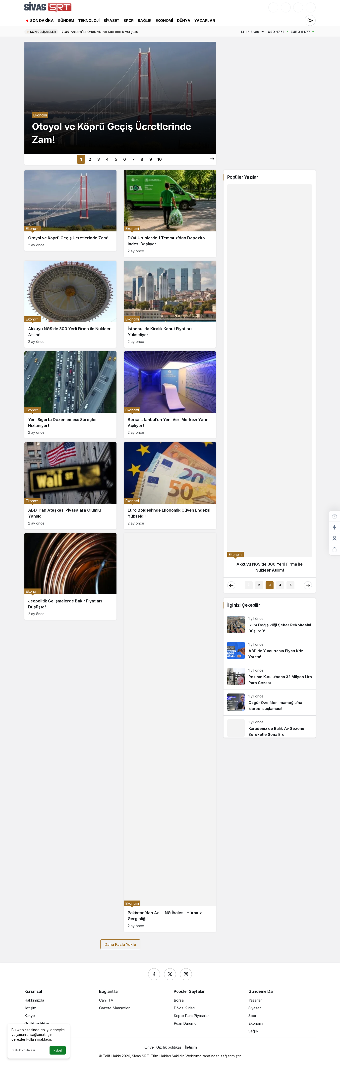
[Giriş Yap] (298, 7)
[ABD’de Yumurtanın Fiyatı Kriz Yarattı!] (270, 320)
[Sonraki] (212, 159)
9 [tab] (150, 159)
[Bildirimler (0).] (334, 549)
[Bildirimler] (311, 7)
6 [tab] (124, 159)
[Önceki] (231, 254)
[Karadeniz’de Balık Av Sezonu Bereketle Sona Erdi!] (270, 396)
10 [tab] (159, 159)
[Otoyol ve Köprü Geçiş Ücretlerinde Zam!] (120, 98)
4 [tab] (107, 159)
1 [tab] (81, 159)
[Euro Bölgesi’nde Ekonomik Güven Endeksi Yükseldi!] (170, 485)
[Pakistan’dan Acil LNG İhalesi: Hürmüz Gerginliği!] (170, 732)
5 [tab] (116, 159)
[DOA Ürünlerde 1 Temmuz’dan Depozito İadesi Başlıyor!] (170, 213)
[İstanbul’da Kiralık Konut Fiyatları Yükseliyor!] (170, 304)
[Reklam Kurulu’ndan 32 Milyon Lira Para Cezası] (270, 346)
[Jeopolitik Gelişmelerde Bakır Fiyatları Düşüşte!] (70, 576)
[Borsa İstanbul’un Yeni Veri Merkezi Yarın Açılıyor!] (170, 394)
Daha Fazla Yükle (120, 944)
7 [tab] (133, 159)
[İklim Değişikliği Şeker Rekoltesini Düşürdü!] (270, 294)
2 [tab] (90, 159)
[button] (286, 7)
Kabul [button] (58, 1050)
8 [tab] (142, 159)
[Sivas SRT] (47, 6)
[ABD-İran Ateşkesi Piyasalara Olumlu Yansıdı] (70, 485)
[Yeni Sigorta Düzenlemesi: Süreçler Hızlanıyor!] (70, 394)
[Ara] (273, 7)
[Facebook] (154, 974)
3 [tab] (98, 159)
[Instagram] (186, 974)
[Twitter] (170, 974)
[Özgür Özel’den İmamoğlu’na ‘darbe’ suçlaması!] (270, 371)
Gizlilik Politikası (23, 1050)
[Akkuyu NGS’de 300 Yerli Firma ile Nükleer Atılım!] (70, 304)
